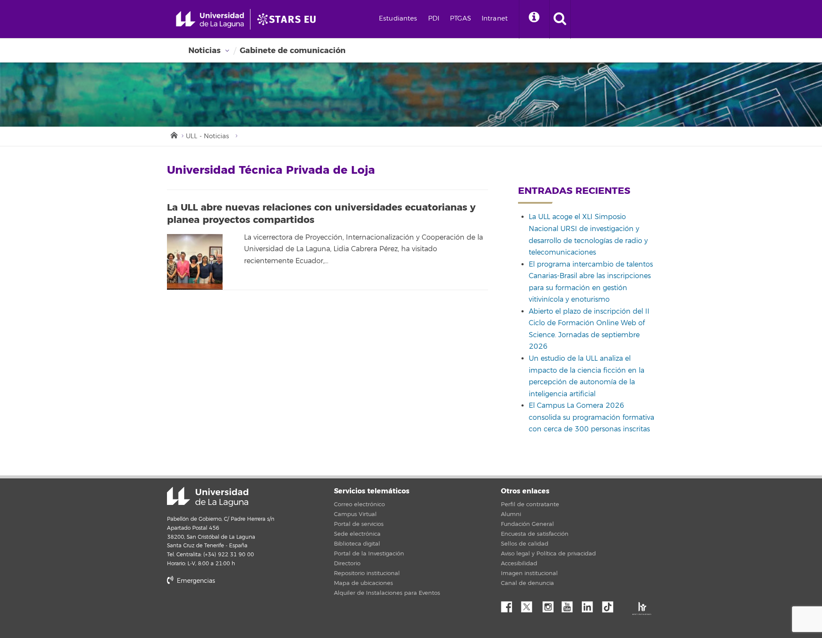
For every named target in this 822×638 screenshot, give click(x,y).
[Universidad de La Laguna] (289, 19)
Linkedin (590, 604)
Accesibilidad (519, 563)
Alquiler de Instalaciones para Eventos (387, 593)
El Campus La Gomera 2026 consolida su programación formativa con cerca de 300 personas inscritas (591, 417)
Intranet (495, 19)
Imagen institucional (529, 573)
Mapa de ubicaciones (363, 583)
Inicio (173, 134)
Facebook (510, 604)
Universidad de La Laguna (207, 497)
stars (231, 610)
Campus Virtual (355, 514)
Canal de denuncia (527, 583)
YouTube (570, 604)
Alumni (511, 514)
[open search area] (560, 19)
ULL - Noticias (207, 136)
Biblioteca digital (357, 543)
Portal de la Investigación (369, 553)
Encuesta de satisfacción (535, 534)
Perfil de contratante (530, 504)
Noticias (204, 50)
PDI (433, 19)
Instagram (550, 604)
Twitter (530, 604)
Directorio (347, 563)
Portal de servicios (359, 524)
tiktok (610, 604)
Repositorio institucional (367, 573)
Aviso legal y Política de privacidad (548, 553)
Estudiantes (398, 19)
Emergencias (195, 581)
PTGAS (460, 19)
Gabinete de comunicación (292, 50)
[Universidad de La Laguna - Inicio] (213, 19)
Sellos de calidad (524, 543)
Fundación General (527, 524)
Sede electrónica (357, 534)
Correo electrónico (359, 504)
